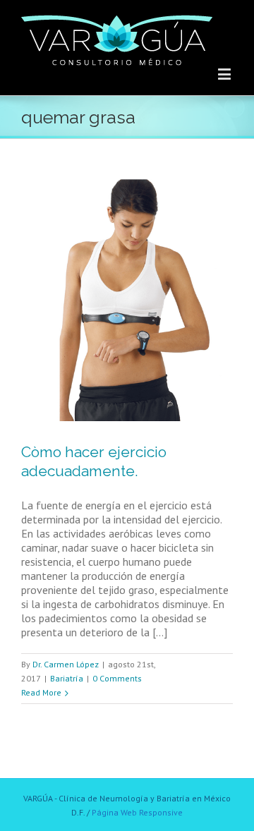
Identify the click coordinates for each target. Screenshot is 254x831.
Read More (41, 692)
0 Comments (117, 678)
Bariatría (66, 678)
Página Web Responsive (137, 812)
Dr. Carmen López (65, 664)
